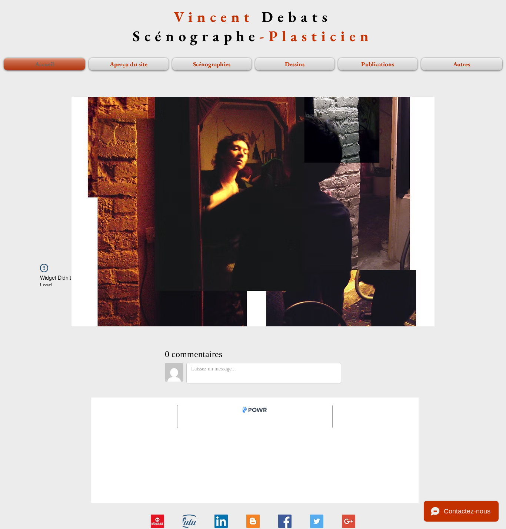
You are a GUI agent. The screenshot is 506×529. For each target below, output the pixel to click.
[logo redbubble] (157, 521)
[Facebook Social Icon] (285, 521)
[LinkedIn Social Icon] (221, 521)
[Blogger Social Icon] (253, 521)
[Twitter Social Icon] (316, 521)
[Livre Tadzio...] (189, 521)
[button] (216, 211)
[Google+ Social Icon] (348, 521)
